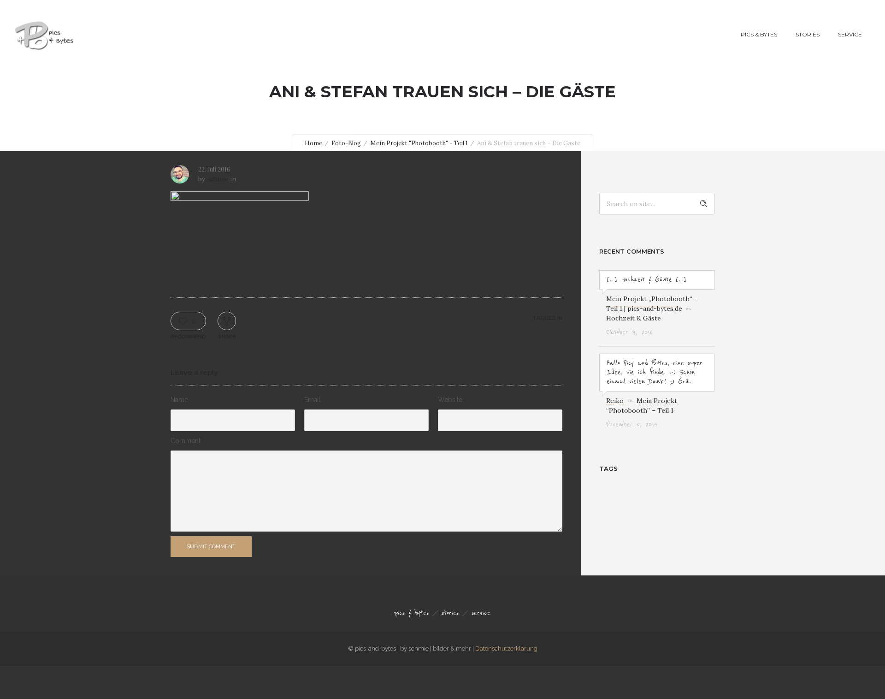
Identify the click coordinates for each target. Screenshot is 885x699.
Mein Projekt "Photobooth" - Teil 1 (419, 143)
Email (312, 399)
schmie (218, 179)
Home (313, 143)
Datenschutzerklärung (506, 648)
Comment (186, 440)
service (850, 34)
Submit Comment (211, 546)
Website (450, 399)
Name (179, 399)
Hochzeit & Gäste (633, 318)
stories (808, 34)
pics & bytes (759, 34)
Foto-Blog (346, 143)
